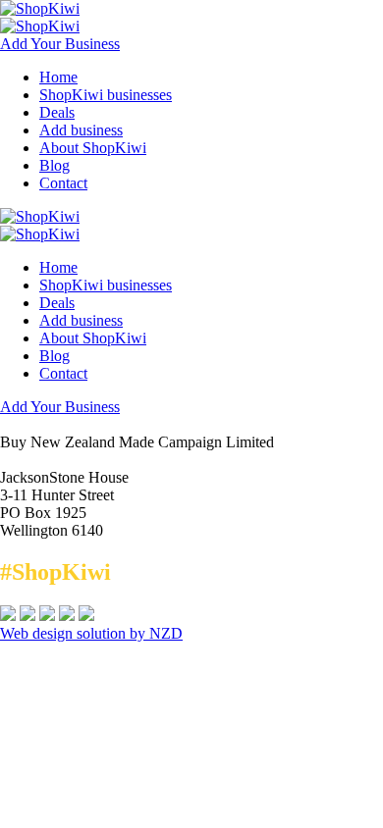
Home (58, 77)
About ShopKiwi (92, 147)
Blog (54, 165)
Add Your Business (60, 43)
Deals (57, 112)
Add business (81, 130)
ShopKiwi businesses (105, 94)
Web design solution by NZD (91, 633)
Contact (63, 183)
